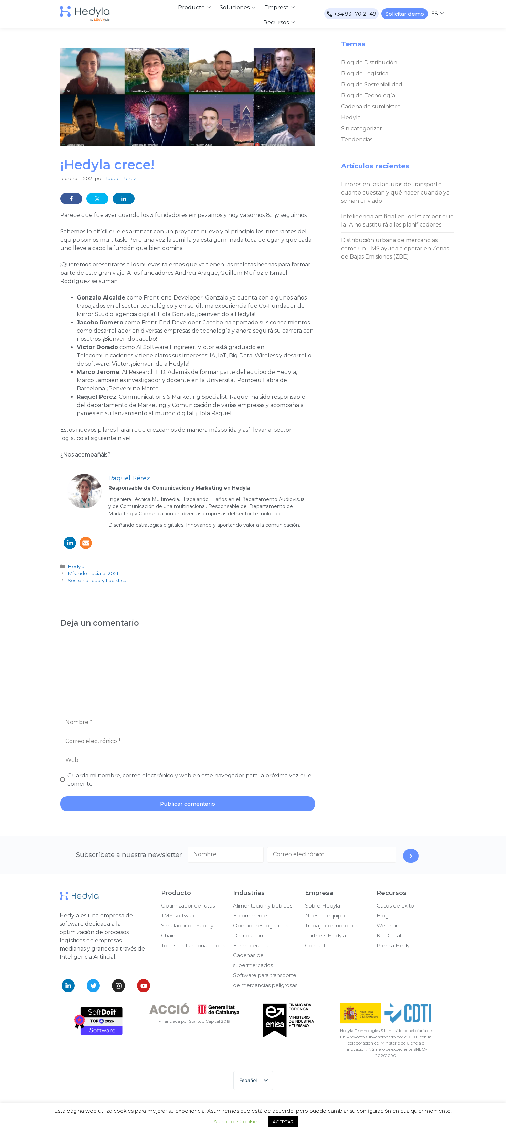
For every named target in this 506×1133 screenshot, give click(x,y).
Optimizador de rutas (188, 905)
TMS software (179, 915)
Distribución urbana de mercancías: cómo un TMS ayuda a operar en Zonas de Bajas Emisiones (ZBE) (395, 248)
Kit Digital (389, 935)
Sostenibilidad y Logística (97, 580)
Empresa (276, 7)
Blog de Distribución (369, 62)
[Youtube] (143, 985)
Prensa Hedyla (395, 945)
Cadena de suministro (371, 106)
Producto (191, 7)
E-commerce (250, 915)
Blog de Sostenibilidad (371, 84)
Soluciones (235, 7)
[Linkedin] (70, 543)
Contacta (317, 945)
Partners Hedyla (325, 935)
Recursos (276, 22)
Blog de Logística (364, 73)
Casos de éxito (395, 905)
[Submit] (411, 856)
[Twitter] (93, 985)
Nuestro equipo (325, 915)
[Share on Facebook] (71, 198)
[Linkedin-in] (68, 985)
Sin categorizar (361, 128)
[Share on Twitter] (97, 198)
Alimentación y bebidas (262, 905)
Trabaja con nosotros (331, 925)
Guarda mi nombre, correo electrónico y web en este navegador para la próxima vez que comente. (189, 779)
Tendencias (356, 139)
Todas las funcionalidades (193, 945)
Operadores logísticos (260, 925)
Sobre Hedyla (322, 905)
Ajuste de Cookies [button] (236, 1121)
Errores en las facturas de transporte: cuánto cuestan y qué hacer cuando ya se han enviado (395, 192)
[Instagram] (118, 985)
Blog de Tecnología (368, 95)
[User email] (86, 543)
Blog (383, 915)
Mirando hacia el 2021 (93, 573)
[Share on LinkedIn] (124, 198)
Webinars (388, 925)
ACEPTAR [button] (283, 1121)
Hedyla (76, 566)
